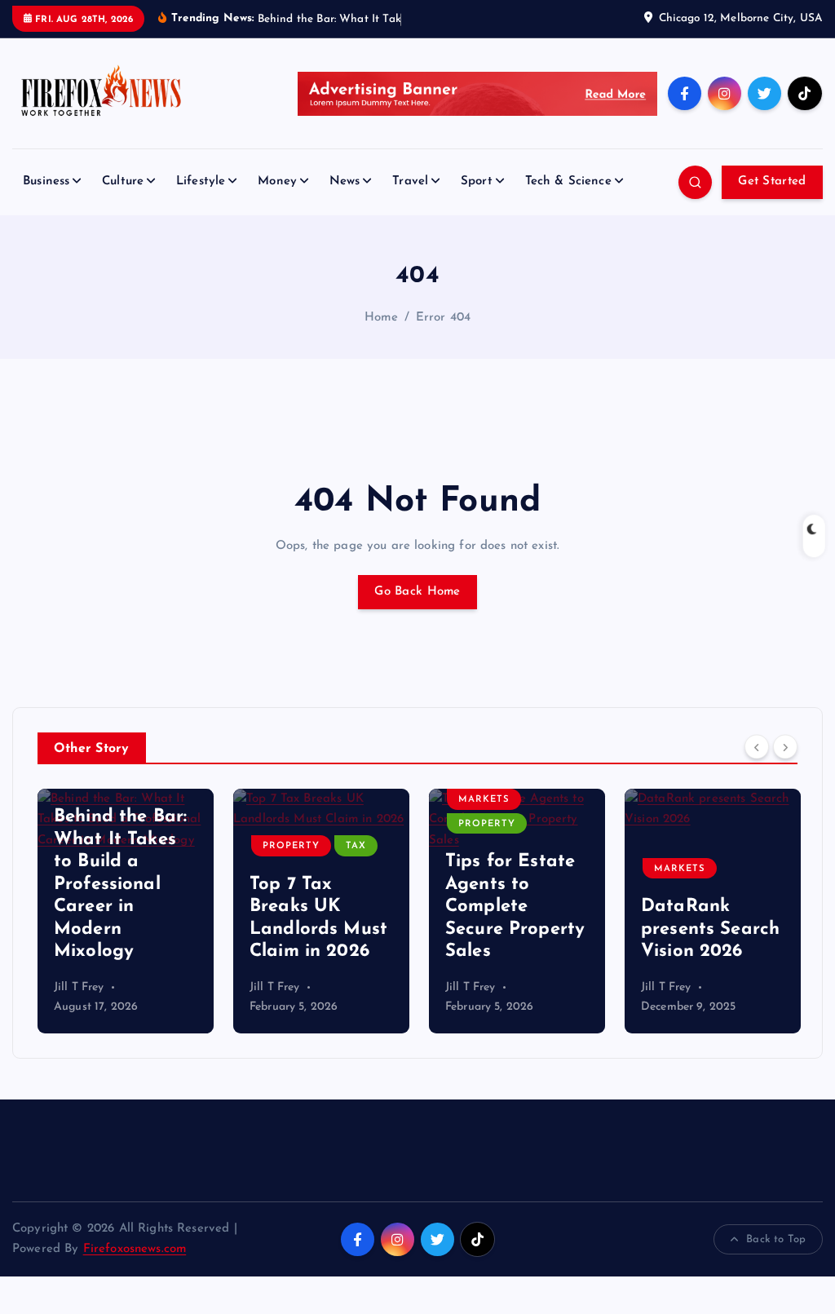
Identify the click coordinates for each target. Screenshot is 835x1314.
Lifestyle (200, 181)
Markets (484, 799)
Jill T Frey (79, 987)
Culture (123, 181)
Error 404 (443, 318)
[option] (126, 911)
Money (277, 181)
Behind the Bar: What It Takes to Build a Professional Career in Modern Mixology (120, 884)
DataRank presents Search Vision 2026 (710, 929)
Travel (410, 181)
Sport (477, 181)
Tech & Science (568, 181)
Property (291, 846)
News (344, 181)
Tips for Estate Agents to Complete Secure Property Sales (515, 906)
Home (381, 318)
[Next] (785, 746)
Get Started (772, 181)
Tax (356, 846)
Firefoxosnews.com (135, 1249)
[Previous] (756, 746)
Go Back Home (417, 592)
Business (46, 181)
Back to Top (776, 1239)
